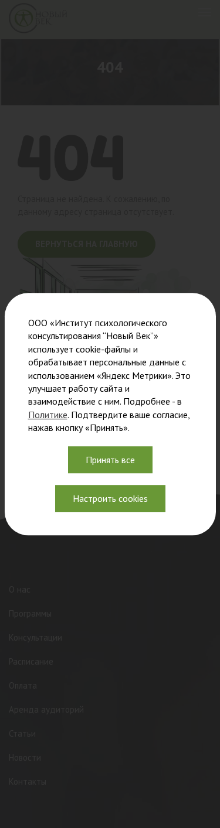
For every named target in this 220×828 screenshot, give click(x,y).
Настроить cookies (110, 498)
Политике (47, 414)
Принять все (110, 460)
